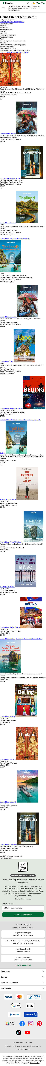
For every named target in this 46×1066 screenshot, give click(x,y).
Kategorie (3, 29)
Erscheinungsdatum (6, 41)
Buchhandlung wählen (19, 45)
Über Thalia (5, 971)
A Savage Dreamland (7, 587)
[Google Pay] (16, 1006)
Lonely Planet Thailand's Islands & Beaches (15, 238)
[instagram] (30, 1024)
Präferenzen (3, 27)
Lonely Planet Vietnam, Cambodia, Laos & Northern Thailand (21, 639)
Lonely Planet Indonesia (8, 317)
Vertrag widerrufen (23, 965)
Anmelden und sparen (23, 915)
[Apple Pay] (30, 1006)
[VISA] (8, 997)
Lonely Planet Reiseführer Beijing (11, 408)
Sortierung (3, 25)
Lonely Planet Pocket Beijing (10, 627)
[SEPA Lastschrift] (34, 997)
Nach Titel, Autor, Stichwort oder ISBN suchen (24, 6)
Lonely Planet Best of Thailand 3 (11, 542)
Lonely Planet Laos (7, 361)
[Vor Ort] (28, 3)
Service (4, 977)
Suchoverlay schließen (15, 8)
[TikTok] (18, 1033)
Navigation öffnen (3, 8)
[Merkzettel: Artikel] (37, 3)
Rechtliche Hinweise (23, 899)
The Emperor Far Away (8, 499)
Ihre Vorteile (6, 988)
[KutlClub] (10, 1024)
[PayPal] (14, 1015)
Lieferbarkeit (4, 35)
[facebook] (22, 1024)
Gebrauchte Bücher (12, 22)
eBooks (21, 22)
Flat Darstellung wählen (22, 50)
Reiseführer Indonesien (8, 134)
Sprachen (3, 31)
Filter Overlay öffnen (6, 24)
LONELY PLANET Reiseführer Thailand (14, 52)
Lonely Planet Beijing (7, 716)
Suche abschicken (13, 10)
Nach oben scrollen (6, 858)
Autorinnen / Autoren (6, 37)
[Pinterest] (39, 1024)
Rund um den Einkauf (9, 982)
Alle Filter (3, 43)
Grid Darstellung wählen (7, 50)
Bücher (2, 22)
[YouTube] (27, 1033)
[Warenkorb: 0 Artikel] (42, 3)
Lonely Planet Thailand (8, 223)
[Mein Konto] (33, 3)
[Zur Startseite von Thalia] (12, 3)
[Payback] (31, 1015)
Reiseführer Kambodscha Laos (10, 178)
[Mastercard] (20, 997)
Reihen (2, 39)
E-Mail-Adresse (8, 904)
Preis (1, 33)
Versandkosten (34, 1063)
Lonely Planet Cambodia (8, 845)
